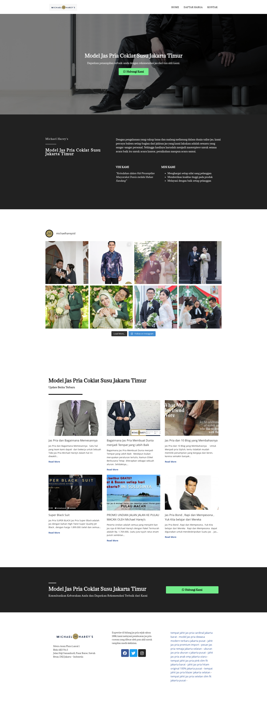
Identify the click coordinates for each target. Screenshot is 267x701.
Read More (54, 461)
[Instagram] (142, 653)
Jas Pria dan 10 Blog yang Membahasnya (191, 440)
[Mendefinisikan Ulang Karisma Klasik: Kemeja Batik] (111, 262)
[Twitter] (133, 653)
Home (175, 7)
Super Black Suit (59, 515)
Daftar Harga (193, 7)
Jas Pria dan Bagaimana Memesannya (73, 440)
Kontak (212, 7)
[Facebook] (125, 653)
